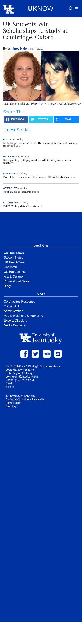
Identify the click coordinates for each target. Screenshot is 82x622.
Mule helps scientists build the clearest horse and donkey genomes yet (40, 144)
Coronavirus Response (19, 301)
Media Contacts (14, 325)
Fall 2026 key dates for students (23, 206)
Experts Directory (15, 320)
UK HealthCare (14, 262)
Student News (13, 257)
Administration (13, 311)
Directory (11, 406)
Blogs (8, 286)
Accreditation (13, 403)
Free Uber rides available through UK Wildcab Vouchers (39, 177)
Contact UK (11, 306)
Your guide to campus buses (21, 191)
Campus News (14, 252)
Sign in (10, 387)
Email (9, 383)
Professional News (16, 281)
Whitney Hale (17, 48)
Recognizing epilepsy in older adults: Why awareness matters (37, 161)
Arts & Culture (13, 276)
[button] (76, 8)
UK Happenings (15, 271)
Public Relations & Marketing (23, 315)
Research (10, 267)
